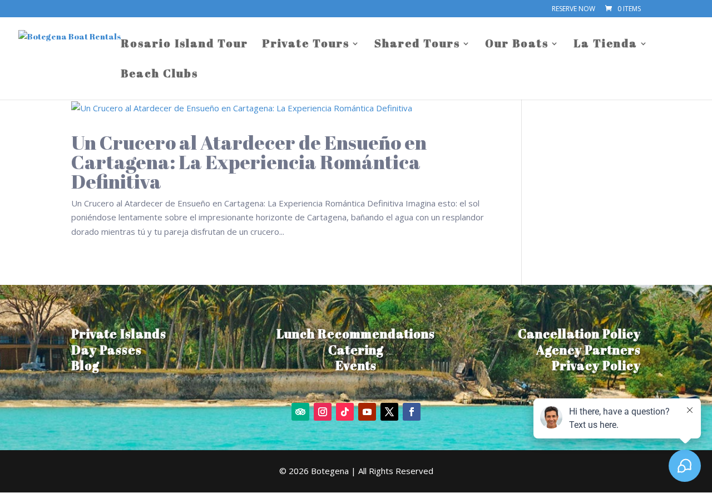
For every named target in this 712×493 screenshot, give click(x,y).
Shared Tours (417, 45)
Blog (85, 365)
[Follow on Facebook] (412, 412)
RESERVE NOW (573, 9)
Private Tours (305, 45)
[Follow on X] (389, 412)
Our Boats (516, 45)
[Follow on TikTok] (345, 412)
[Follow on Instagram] (323, 412)
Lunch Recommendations (355, 334)
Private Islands (118, 334)
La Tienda (605, 45)
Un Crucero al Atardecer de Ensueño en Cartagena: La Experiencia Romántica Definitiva (249, 161)
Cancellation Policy (579, 334)
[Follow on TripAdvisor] (300, 412)
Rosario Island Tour (184, 45)
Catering (356, 350)
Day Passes (106, 350)
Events (356, 365)
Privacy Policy (596, 365)
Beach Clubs (159, 75)
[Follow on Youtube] (367, 412)
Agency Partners (588, 350)
